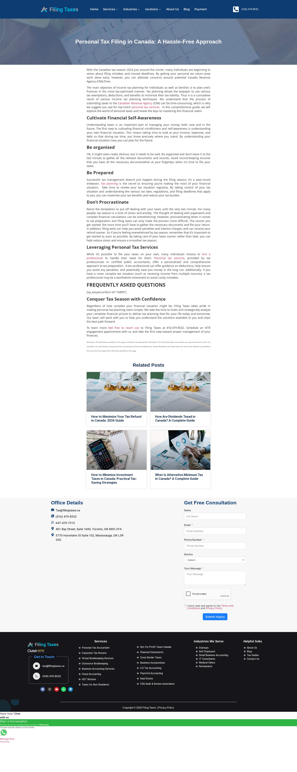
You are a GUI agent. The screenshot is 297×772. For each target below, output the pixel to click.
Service (188, 554)
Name (187, 510)
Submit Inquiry (215, 616)
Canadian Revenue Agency (135, 103)
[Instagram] (49, 689)
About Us (172, 9)
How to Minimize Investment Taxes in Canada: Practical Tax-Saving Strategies (114, 478)
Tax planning (110, 183)
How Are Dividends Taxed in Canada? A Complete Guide (175, 418)
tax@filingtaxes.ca (53, 665)
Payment (200, 9)
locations (151, 9)
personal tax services (145, 107)
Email (187, 525)
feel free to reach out (123, 328)
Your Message (192, 568)
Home (94, 9)
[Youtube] (56, 689)
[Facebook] (42, 689)
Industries (130, 9)
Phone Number (193, 539)
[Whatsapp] (63, 689)
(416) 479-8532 (51, 676)
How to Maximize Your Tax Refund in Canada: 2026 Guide (116, 418)
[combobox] (215, 560)
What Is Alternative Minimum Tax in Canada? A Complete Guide (179, 477)
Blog (187, 9)
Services (109, 9)
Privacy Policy (214, 608)
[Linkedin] (70, 689)
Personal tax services (169, 258)
